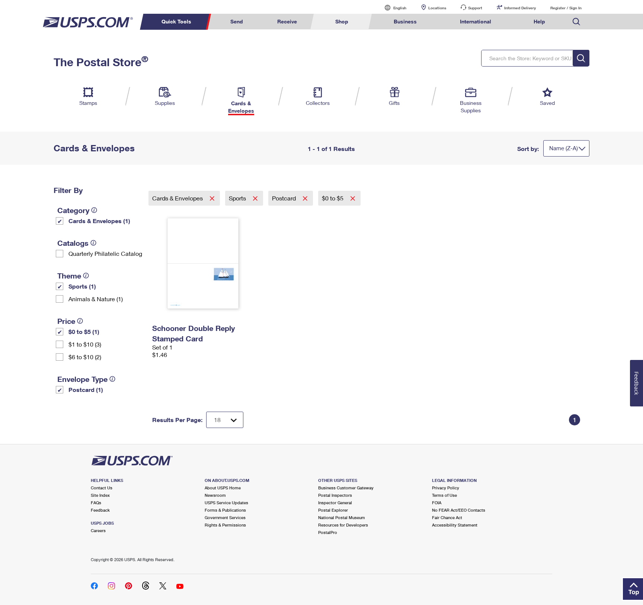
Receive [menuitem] (287, 21)
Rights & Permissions (225, 524)
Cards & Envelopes (178, 198)
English (392, 7)
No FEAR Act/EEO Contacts (458, 510)
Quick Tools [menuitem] (176, 21)
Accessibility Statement (454, 524)
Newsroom (215, 495)
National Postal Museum (341, 517)
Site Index (100, 495)
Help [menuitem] (539, 21)
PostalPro (327, 532)
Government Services (225, 517)
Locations (437, 8)
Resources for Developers (343, 524)
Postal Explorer (333, 510)
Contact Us (101, 487)
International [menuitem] (475, 21)
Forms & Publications (225, 510)
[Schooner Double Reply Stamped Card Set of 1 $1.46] (203, 263)
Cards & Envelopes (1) (99, 220)
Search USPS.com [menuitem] (576, 22)
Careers (98, 530)
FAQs (96, 502)
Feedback (100, 510)
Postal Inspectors (335, 495)
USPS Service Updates (226, 502)
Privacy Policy (445, 487)
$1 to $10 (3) (84, 344)
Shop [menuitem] (341, 21)
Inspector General (335, 502)
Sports (238, 198)
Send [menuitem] (236, 21)
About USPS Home (223, 487)
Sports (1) (82, 286)
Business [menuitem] (405, 21)
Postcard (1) (85, 389)
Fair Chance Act (447, 517)
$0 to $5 (333, 198)
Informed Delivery (520, 8)
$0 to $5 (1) (83, 331)
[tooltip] (94, 210)
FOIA (436, 502)
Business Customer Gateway (346, 487)
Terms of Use (444, 495)
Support (475, 8)
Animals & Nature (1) (95, 298)
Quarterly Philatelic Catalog (105, 253)
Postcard (284, 198)
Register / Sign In (566, 8)
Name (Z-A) (563, 148)
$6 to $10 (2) (84, 356)
